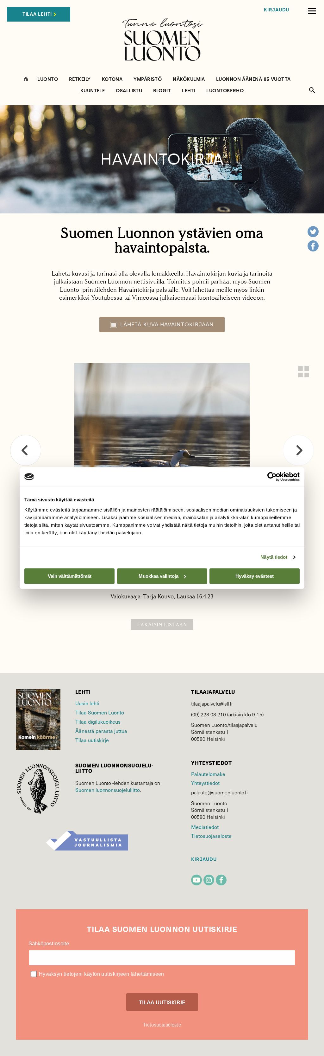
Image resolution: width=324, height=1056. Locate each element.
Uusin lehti (87, 703)
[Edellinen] (25, 450)
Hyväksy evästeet (254, 576)
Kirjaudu (276, 10)
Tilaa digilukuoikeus (98, 721)
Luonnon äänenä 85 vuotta (253, 79)
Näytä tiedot (273, 557)
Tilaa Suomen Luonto (99, 712)
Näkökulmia (189, 79)
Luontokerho (225, 90)
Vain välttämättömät (69, 576)
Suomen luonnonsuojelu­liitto (107, 789)
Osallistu (129, 90)
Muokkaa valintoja (158, 576)
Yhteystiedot (205, 782)
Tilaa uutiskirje (92, 740)
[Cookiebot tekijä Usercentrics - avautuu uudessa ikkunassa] (272, 476)
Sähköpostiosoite (48, 944)
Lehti (188, 90)
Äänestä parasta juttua (101, 730)
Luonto (47, 79)
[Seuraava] (298, 450)
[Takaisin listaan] (303, 371)
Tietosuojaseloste (211, 835)
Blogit (162, 90)
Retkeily (80, 79)
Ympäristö (148, 79)
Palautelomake (208, 774)
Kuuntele (92, 90)
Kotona (112, 79)
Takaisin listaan (162, 625)
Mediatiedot (204, 827)
